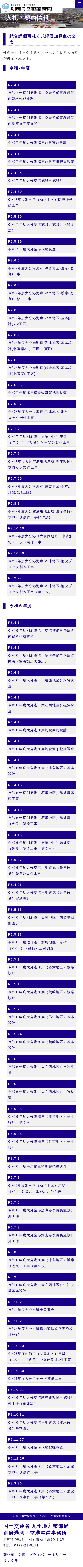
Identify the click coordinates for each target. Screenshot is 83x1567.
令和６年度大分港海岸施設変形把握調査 (41, 749)
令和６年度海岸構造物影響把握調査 (37, 1166)
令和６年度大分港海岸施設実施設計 (37, 730)
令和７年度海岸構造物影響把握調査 (37, 393)
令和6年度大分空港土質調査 (31, 1310)
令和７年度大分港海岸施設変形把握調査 (41, 162)
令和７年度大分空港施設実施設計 (35, 180)
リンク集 (10, 1561)
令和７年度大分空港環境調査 (32, 249)
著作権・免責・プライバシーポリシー (35, 1555)
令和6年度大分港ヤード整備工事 (35, 1378)
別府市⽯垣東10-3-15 (46, 1539)
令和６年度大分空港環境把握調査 (35, 1447)
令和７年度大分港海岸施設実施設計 (37, 143)
